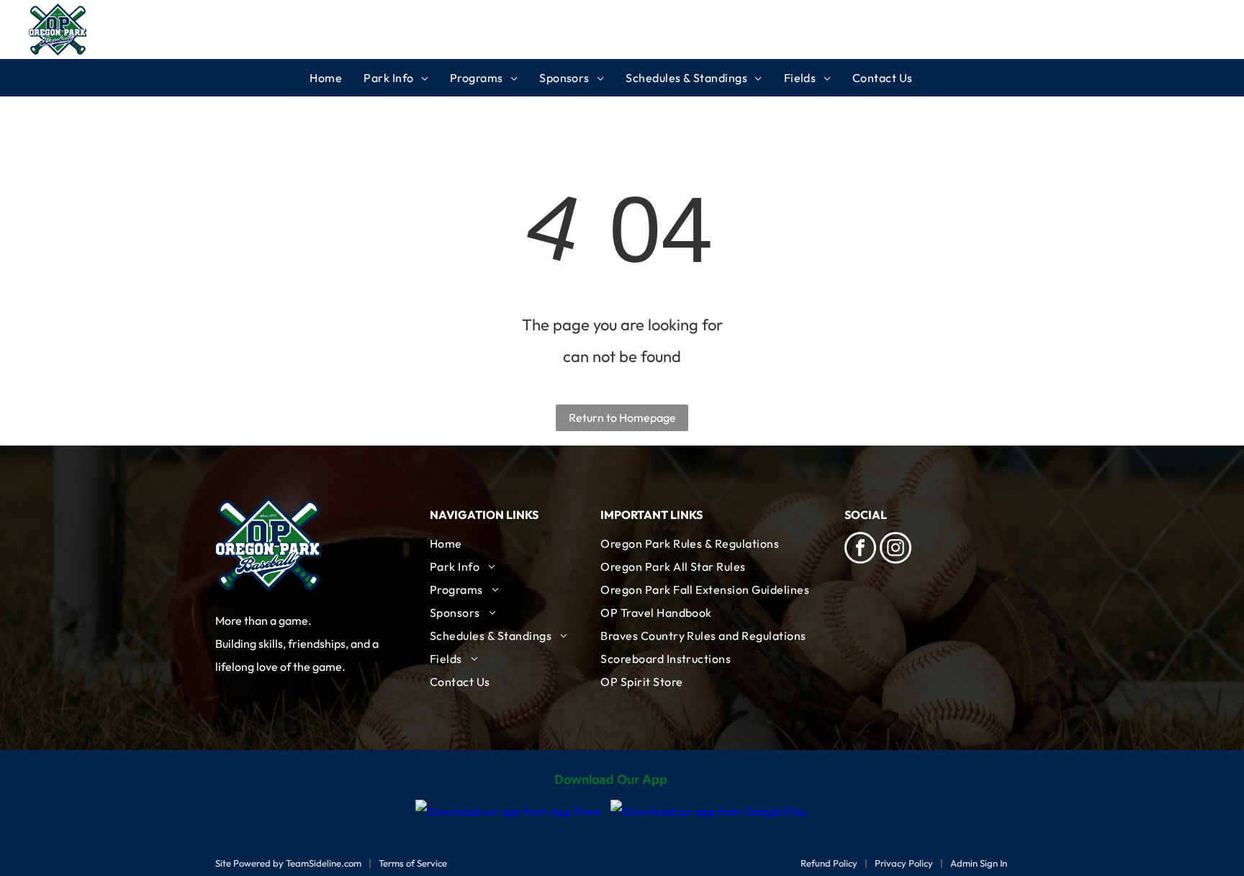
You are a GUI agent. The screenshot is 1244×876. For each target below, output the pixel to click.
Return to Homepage (622, 417)
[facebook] (860, 549)
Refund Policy (829, 863)
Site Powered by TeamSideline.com (288, 863)
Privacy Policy (904, 863)
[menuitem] (337, 77)
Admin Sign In (978, 863)
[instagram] (895, 549)
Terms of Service (413, 863)
